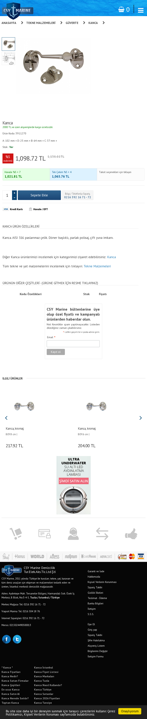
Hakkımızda (94, 576)
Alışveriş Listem (96, 645)
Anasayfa (9, 23)
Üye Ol (91, 624)
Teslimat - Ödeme (97, 598)
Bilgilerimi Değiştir (98, 651)
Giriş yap (92, 629)
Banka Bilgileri (95, 603)
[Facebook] (6, 639)
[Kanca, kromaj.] (24, 405)
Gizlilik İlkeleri (95, 592)
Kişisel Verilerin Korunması (102, 582)
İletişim (92, 608)
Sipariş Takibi (95, 587)
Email (51, 337)
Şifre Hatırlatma (96, 640)
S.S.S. (91, 614)
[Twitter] (17, 639)
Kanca (93, 23)
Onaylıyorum (130, 711)
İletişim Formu (96, 656)
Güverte (72, 23)
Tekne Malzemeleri (41, 23)
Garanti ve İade (96, 571)
